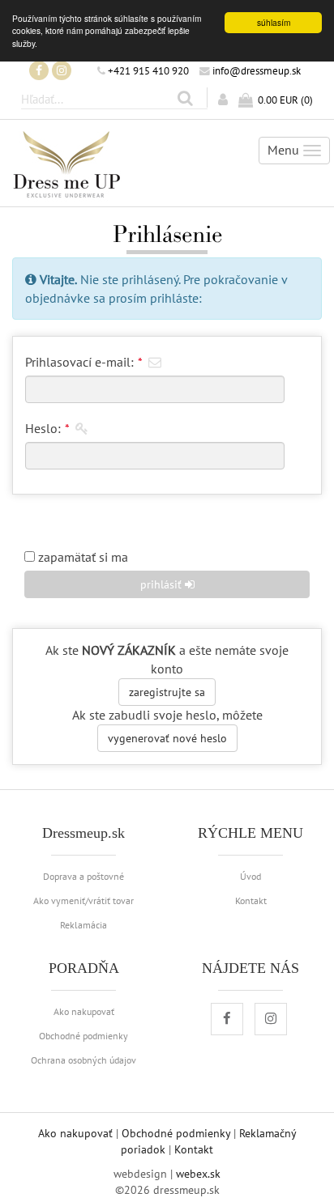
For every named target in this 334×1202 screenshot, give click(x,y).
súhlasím (273, 22)
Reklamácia (83, 924)
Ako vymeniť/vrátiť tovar (83, 900)
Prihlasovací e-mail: (83, 362)
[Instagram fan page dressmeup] (61, 70)
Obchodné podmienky (83, 1035)
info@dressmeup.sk (255, 70)
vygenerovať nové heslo (167, 738)
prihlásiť (162, 584)
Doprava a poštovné (83, 875)
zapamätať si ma (81, 557)
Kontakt (251, 900)
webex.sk (198, 1173)
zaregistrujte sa (167, 692)
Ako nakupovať (84, 1010)
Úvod (250, 875)
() (285, 99)
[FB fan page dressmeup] (39, 70)
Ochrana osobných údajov (83, 1059)
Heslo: (47, 428)
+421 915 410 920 (147, 70)
